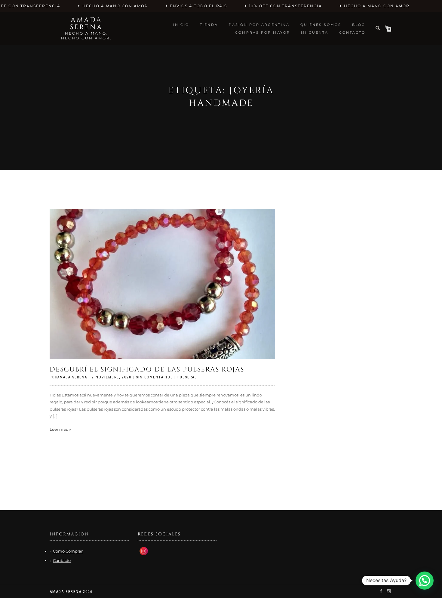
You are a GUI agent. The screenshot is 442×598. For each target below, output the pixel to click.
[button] (425, 581)
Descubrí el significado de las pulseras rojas (147, 369)
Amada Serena (86, 24)
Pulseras (187, 377)
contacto (352, 32)
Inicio (181, 25)
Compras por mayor (262, 32)
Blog (358, 25)
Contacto (62, 560)
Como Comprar (68, 551)
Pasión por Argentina (259, 25)
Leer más (59, 429)
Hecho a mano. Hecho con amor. (86, 35)
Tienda (209, 25)
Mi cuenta (314, 32)
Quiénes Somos (320, 25)
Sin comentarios (154, 377)
